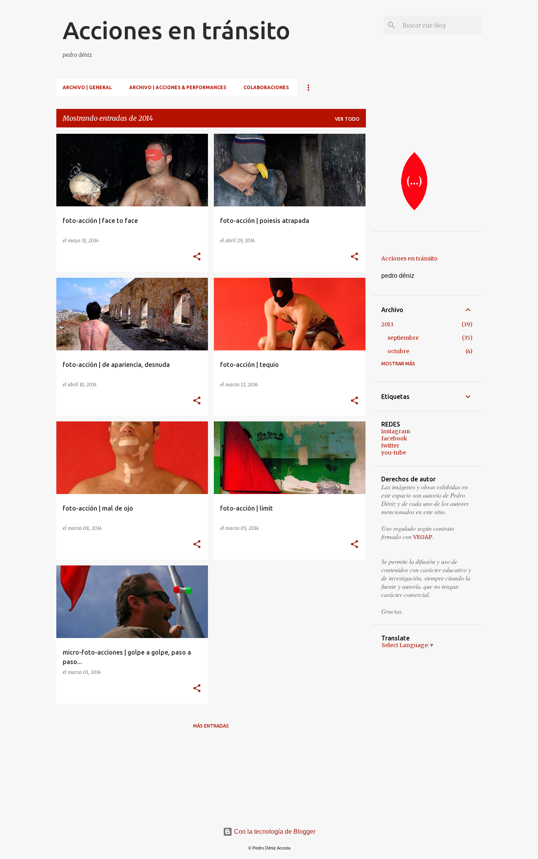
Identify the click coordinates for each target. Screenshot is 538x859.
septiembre (403, 337)
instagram (395, 431)
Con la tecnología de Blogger (273, 831)
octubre (398, 351)
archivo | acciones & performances (177, 87)
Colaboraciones (266, 87)
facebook (394, 438)
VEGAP (422, 537)
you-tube (393, 452)
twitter (390, 445)
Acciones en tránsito (176, 30)
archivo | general (87, 87)
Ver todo (347, 119)
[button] (197, 257)
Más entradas (211, 725)
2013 (387, 324)
